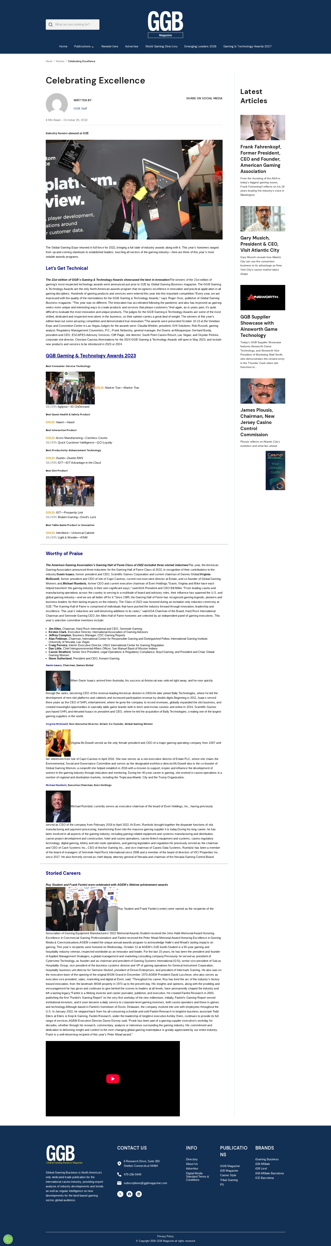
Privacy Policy (165, 1236)
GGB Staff (80, 108)
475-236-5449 (132, 1174)
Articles (60, 61)
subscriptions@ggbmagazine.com (145, 1183)
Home (49, 61)
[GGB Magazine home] (165, 24)
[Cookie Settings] (8, 1239)
